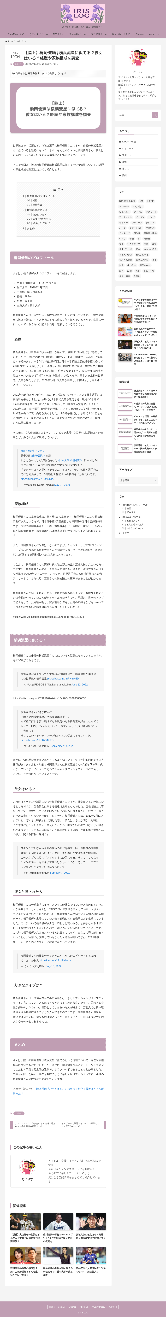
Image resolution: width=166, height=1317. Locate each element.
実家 (146, 244)
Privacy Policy (98, 1307)
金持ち (137, 276)
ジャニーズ (127, 148)
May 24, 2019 (62, 485)
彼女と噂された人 (42, 218)
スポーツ (18, 64)
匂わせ (147, 238)
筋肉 (121, 270)
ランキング (124, 233)
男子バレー (145, 265)
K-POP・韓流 (129, 141)
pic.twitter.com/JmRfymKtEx (63, 678)
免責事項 (112, 1307)
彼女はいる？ (39, 214)
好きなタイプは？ (42, 223)
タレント (150, 222)
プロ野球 (150, 228)
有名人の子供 (125, 254)
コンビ (151, 217)
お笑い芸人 (137, 206)
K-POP (150, 201)
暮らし (125, 168)
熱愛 (121, 265)
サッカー (123, 222)
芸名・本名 (149, 270)
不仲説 (137, 233)
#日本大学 (64, 460)
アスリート (151, 212)
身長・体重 (124, 276)
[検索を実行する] (155, 115)
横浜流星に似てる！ (38, 210)
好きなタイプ (133, 244)
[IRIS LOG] (83, 13)
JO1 (141, 201)
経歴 (35, 200)
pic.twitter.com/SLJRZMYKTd (37, 740)
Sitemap (72, 1307)
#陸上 (24, 451)
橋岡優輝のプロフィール (41, 196)
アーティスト (125, 217)
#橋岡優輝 (76, 460)
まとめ (31, 228)
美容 (138, 270)
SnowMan (124, 206)
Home (52, 1307)
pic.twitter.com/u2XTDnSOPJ (37, 479)
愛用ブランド (125, 249)
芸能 (124, 175)
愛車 (138, 249)
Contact (61, 1307)
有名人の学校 (142, 254)
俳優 (132, 238)
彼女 (154, 244)
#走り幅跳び (38, 455)
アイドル (138, 212)
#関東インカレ (36, 451)
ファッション (136, 228)
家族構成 (37, 204)
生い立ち (131, 265)
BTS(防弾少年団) (127, 201)
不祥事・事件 (150, 233)
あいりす (27, 1179)
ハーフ (122, 228)
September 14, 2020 (62, 746)
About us (84, 1307)
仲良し (122, 238)
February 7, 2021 (60, 872)
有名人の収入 (150, 249)
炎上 (154, 260)
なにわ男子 (124, 212)
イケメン (140, 217)
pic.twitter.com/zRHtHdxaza (55, 960)
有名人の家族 (125, 260)
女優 (121, 244)
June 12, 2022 (79, 684)
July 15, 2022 (53, 966)
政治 (124, 162)
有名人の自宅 (142, 260)
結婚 (129, 270)
